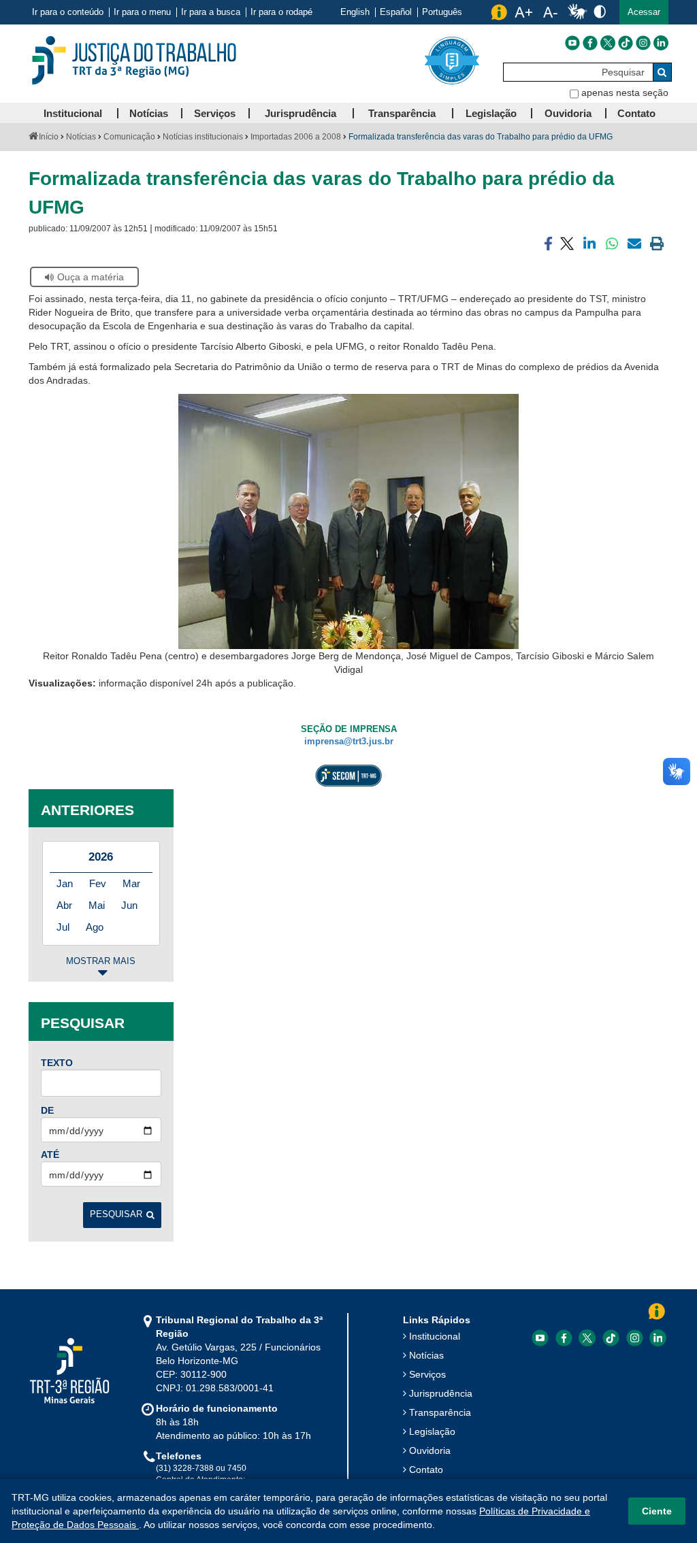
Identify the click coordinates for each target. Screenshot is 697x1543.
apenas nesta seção (624, 92)
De (47, 1110)
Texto (57, 1062)
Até (50, 1154)
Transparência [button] (402, 113)
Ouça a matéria (90, 276)
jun (129, 905)
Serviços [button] (215, 113)
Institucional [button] (73, 113)
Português (442, 12)
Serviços (427, 1374)
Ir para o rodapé (281, 12)
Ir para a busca (210, 12)
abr (64, 905)
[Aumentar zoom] (523, 12)
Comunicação (129, 137)
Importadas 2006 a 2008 (295, 137)
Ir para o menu (142, 12)
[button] (643, 12)
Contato (426, 1469)
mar (131, 883)
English (355, 12)
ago (94, 927)
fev (97, 883)
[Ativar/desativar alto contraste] (599, 11)
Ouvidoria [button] (568, 113)
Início (49, 137)
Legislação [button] (491, 113)
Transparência (440, 1412)
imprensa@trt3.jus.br (348, 741)
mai (96, 905)
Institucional (434, 1336)
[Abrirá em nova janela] (572, 42)
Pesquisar (116, 1214)
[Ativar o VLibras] (577, 12)
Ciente (657, 1511)
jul (62, 927)
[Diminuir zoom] (550, 12)
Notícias (81, 137)
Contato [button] (636, 113)
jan (64, 883)
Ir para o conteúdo (67, 12)
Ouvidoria (430, 1450)
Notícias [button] (148, 113)
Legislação (432, 1431)
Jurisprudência (440, 1393)
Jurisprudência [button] (300, 113)
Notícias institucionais (203, 137)
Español (396, 12)
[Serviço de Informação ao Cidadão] (498, 12)
